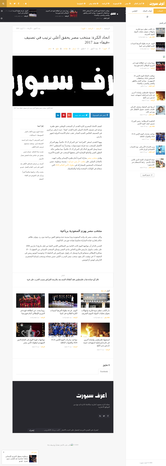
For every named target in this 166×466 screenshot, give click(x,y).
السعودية (116, 3)
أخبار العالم (138, 3)
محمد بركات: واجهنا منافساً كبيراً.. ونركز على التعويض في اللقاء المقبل (33, 175)
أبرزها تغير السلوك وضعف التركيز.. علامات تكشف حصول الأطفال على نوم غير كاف (142, 109)
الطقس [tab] (134, 11)
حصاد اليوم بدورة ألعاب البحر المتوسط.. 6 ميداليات (34, 133)
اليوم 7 (83, 28)
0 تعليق (83, 49)
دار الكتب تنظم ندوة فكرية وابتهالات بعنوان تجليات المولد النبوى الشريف (144, 31)
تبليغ (57, 49)
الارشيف (98, 28)
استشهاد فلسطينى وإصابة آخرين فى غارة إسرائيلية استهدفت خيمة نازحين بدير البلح (143, 95)
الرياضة (105, 3)
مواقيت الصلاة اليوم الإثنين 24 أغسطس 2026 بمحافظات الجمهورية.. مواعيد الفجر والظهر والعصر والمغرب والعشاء (61, 13)
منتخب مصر (92, 158)
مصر (127, 3)
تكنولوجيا (80, 3)
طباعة (66, 49)
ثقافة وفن (93, 3)
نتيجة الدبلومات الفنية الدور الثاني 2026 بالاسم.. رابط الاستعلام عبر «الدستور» (143, 162)
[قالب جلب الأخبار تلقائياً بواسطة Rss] (60, 445)
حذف (49, 49)
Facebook (104, 371)
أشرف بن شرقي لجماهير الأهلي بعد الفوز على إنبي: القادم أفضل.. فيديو (32, 165)
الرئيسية (107, 28)
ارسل (74, 49)
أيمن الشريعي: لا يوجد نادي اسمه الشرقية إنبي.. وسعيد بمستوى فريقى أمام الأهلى (33, 143)
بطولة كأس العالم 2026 (64, 165)
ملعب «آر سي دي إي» (76, 161)
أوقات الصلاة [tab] (147, 11)
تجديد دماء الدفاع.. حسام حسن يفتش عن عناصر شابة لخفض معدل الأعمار (32, 155)
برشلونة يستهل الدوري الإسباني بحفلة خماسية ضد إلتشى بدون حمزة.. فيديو (16, 458)
